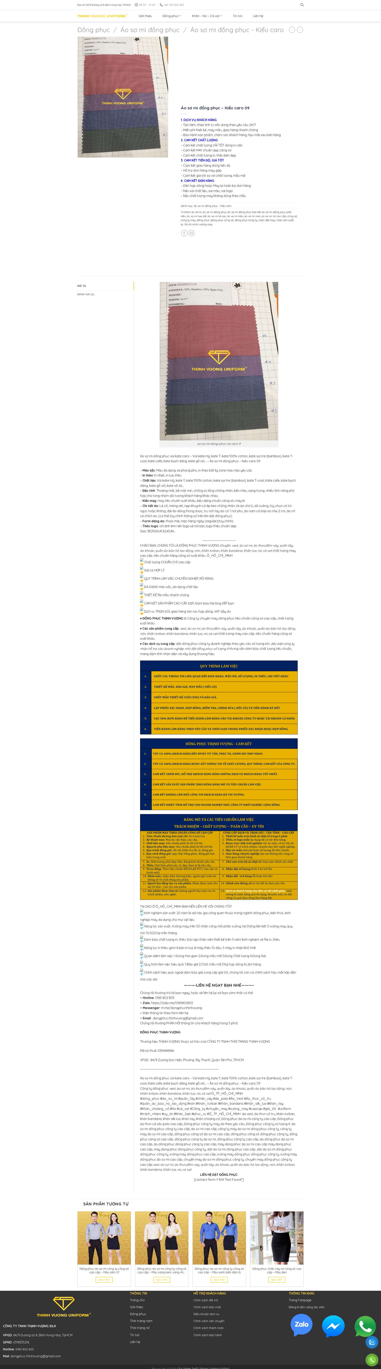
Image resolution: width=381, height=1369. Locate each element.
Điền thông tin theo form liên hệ (165, 1013)
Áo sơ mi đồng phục (150, 30)
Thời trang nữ (139, 1328)
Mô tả (81, 285)
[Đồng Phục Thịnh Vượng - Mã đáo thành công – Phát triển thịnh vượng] (102, 16)
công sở (292, 216)
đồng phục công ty (246, 220)
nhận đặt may (266, 220)
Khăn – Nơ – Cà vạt (206, 16)
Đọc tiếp (104, 1279)
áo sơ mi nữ (268, 216)
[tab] (105, 286)
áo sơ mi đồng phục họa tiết (244, 212)
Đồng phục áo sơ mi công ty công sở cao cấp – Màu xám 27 (104, 1270)
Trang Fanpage (300, 1300)
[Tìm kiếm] (302, 5)
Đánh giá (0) (85, 294)
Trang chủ (137, 1300)
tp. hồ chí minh (189, 224)
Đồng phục (171, 16)
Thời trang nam (141, 1321)
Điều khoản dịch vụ (206, 1314)
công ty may (188, 220)
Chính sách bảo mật (207, 1307)
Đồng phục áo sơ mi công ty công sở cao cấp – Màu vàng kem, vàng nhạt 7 (161, 1270)
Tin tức (237, 16)
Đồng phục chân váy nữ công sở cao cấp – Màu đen (276, 1270)
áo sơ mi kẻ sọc (217, 216)
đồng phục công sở (221, 220)
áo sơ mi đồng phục (214, 212)
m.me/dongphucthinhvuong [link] (181, 1008)
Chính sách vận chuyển (208, 1321)
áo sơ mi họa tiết (196, 216)
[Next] (303, 1250)
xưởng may (205, 224)
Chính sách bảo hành (207, 1335)
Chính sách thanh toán (208, 1328)
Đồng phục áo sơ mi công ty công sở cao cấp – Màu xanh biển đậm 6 (219, 1270)
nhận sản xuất (284, 220)
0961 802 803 (164, 998)
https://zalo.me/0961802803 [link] (172, 1003)
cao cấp (281, 216)
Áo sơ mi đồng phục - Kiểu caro (237, 30)
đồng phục (202, 220)
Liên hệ (258, 16)
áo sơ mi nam (252, 216)
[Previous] (78, 1250)
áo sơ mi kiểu (235, 216)
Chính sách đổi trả (205, 1300)
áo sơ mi (196, 212)
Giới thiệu (145, 16)
